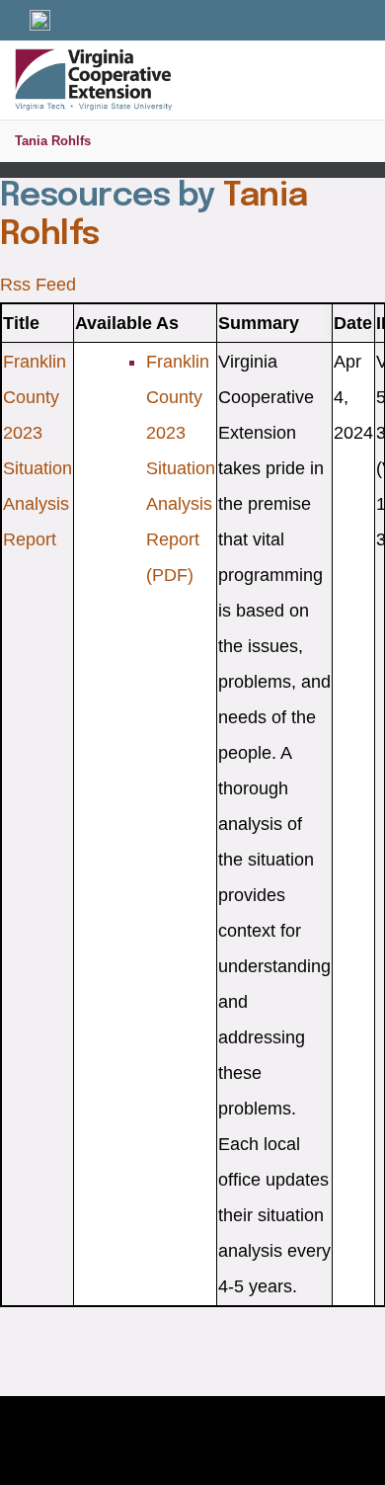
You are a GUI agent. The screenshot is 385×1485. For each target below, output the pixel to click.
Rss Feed (38, 284)
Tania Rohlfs (53, 140)
